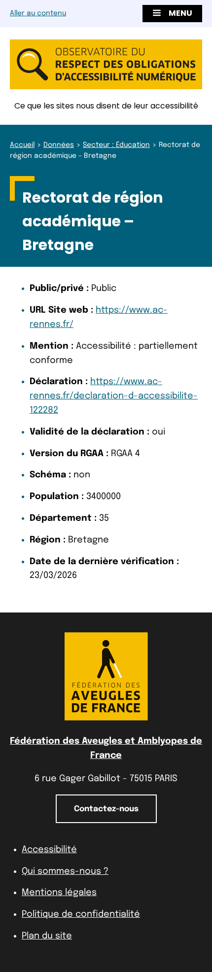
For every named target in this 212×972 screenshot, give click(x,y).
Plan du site (47, 936)
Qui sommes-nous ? (65, 871)
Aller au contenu (38, 13)
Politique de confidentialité (81, 914)
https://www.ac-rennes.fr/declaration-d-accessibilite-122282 (114, 396)
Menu (180, 13)
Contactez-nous (106, 809)
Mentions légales (59, 892)
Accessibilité (49, 849)
